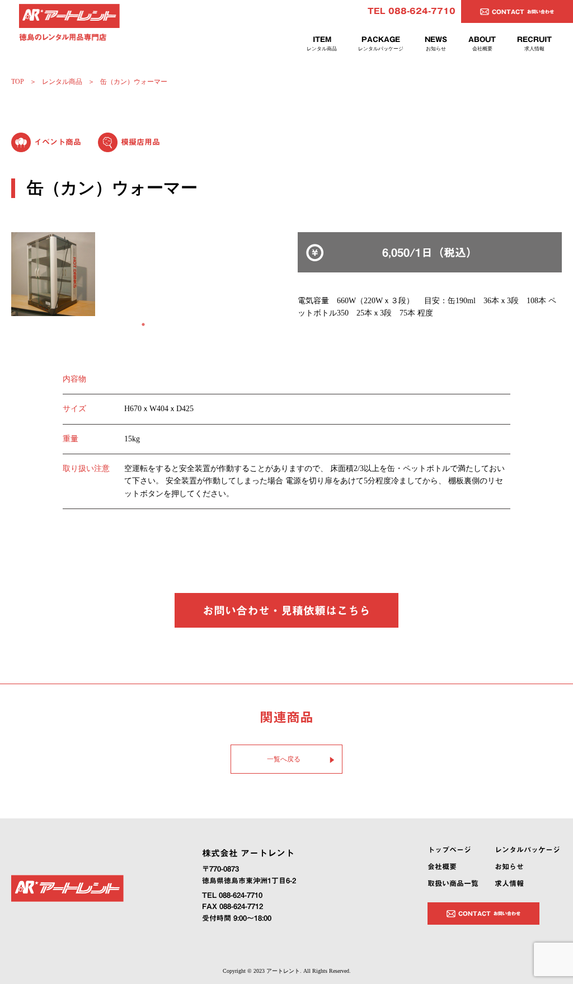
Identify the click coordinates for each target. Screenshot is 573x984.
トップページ (449, 850)
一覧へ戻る (283, 759)
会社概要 (442, 866)
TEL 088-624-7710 (411, 11)
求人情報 (509, 883)
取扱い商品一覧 (453, 883)
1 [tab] (143, 324)
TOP (17, 82)
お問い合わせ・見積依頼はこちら (286, 610)
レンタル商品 (62, 82)
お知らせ (509, 866)
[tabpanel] (143, 274)
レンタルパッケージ (527, 850)
